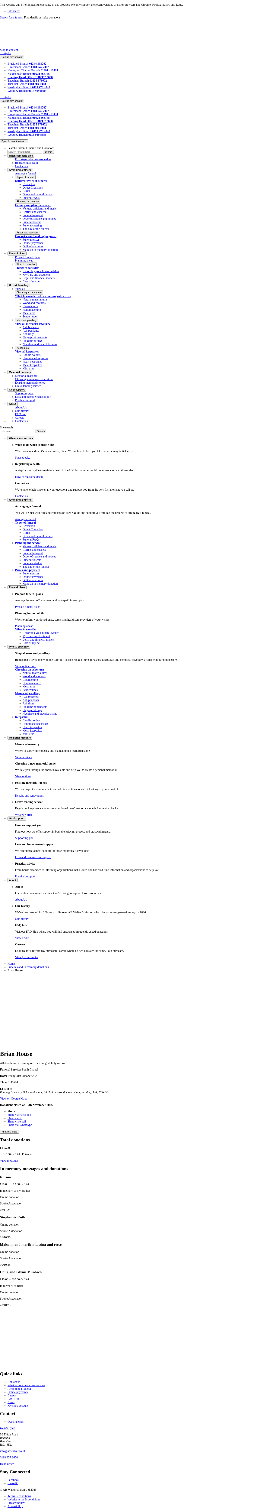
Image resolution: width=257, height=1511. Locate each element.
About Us (21, 407)
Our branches (16, 1421)
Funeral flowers (32, 222)
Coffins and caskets (34, 211)
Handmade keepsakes (35, 358)
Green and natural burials (37, 194)
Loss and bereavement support (33, 396)
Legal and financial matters (39, 278)
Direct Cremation (33, 187)
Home (11, 963)
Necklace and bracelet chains (40, 344)
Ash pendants (31, 330)
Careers (19, 417)
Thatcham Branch (19, 80)
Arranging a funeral (19, 1388)
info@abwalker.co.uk (13, 1451)
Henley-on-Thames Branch (24, 70)
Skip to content (9, 49)
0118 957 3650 (9, 1457)
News (11, 1402)
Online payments (33, 243)
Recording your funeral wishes (41, 271)
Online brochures (33, 246)
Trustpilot (5, 53)
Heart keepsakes (32, 361)
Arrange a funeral (25, 173)
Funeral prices (31, 239)
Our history (22, 410)
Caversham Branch (19, 67)
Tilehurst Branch (18, 84)
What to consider (26, 264)
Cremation (29, 184)
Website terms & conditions (24, 1499)
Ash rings (28, 334)
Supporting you (24, 393)
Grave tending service (28, 386)
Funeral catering (32, 225)
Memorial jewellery (27, 320)
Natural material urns (35, 299)
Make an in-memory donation (40, 249)
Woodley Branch (18, 90)
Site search (6, 427)
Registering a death (26, 162)
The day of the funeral (36, 228)
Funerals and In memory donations (28, 967)
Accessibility (15, 1506)
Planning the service (28, 201)
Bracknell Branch (18, 63)
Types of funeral (25, 177)
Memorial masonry (26, 375)
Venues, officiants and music (39, 208)
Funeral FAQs (31, 197)
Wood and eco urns (34, 302)
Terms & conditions (19, 1496)
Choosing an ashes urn (29, 292)
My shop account (18, 1405)
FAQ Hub (14, 1398)
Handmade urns (32, 309)
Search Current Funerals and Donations (31, 148)
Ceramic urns (30, 306)
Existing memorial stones (30, 382)
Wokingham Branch (20, 87)
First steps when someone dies (33, 159)
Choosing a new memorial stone (34, 379)
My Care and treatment (36, 274)
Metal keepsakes (32, 365)
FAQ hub (20, 414)
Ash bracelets (31, 327)
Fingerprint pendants (35, 337)
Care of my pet (31, 281)
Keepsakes (23, 347)
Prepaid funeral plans (27, 257)
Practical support (25, 400)
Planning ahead (24, 260)
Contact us (21, 166)
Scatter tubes (30, 316)
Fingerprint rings (32, 340)
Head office (7, 1463)
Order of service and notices (39, 218)
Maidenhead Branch (20, 73)
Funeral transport (33, 215)
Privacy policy (16, 1502)
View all (20, 288)
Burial (26, 191)
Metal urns (29, 313)
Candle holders (31, 354)
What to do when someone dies (26, 1385)
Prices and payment (27, 232)
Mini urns (28, 368)
